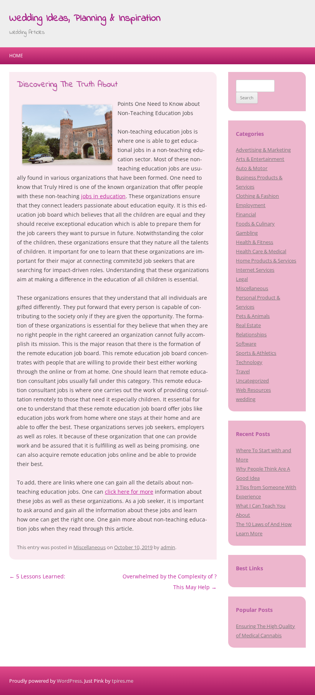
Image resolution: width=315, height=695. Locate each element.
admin (168, 547)
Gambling (247, 232)
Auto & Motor (251, 168)
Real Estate (248, 325)
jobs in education (103, 196)
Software (246, 343)
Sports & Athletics (256, 352)
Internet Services (255, 269)
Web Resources (253, 389)
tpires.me (122, 680)
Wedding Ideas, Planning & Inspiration (85, 18)
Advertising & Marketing (263, 149)
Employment (250, 205)
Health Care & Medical (261, 251)
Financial (246, 214)
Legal (242, 279)
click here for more (129, 491)
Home (16, 55)
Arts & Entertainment (260, 158)
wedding (245, 399)
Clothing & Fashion (257, 195)
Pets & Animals (253, 315)
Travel (243, 371)
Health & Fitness (254, 242)
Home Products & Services (266, 260)
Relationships (251, 334)
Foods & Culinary (255, 223)
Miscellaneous (89, 547)
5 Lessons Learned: (37, 576)
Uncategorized (252, 380)
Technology (249, 362)
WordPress (69, 680)
